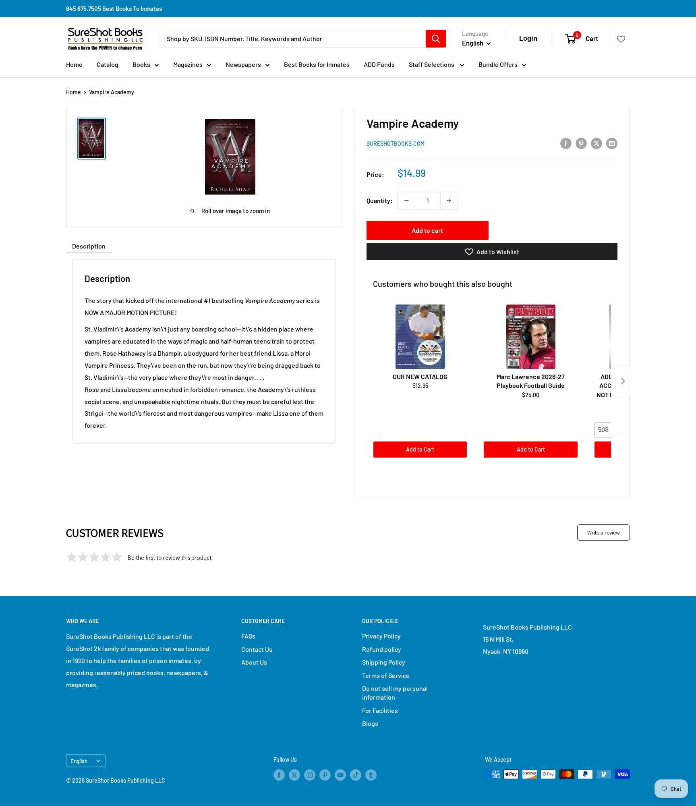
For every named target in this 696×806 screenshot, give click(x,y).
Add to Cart (420, 449)
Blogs (370, 723)
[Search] (436, 39)
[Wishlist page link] (621, 39)
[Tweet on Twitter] (596, 143)
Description (89, 246)
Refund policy (381, 649)
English (78, 760)
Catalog (107, 64)
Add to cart (427, 230)
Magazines (188, 64)
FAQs (248, 636)
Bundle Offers (498, 64)
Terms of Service (386, 675)
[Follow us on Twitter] (294, 775)
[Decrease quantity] (406, 200)
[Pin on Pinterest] (581, 143)
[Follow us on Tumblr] (371, 775)
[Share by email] (611, 143)
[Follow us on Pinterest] (325, 775)
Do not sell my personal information (395, 692)
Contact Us (256, 649)
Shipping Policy (383, 662)
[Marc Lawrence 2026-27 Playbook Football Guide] (530, 337)
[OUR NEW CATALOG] (420, 337)
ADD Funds (379, 64)
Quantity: (380, 200)
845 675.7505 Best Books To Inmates (114, 8)
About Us (254, 662)
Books (141, 64)
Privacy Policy (381, 636)
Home (74, 64)
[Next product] (623, 381)
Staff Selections (432, 64)
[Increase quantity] (449, 200)
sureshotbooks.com (396, 143)
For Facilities (380, 710)
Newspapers (243, 64)
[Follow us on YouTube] (340, 775)
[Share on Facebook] (566, 143)
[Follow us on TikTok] (355, 775)
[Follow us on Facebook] (279, 775)
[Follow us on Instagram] (309, 775)
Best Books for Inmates (317, 64)
